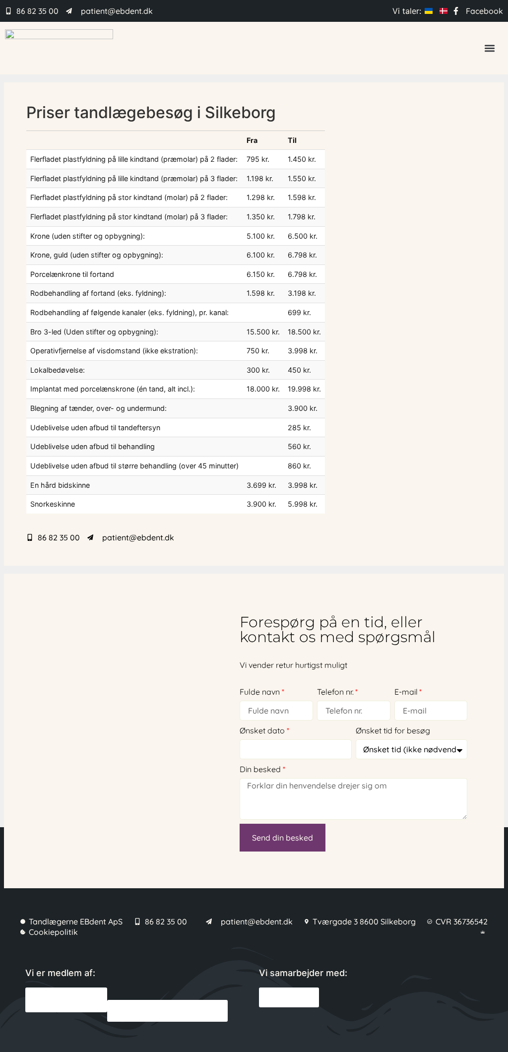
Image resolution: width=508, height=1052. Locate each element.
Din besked (260, 769)
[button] (490, 48)
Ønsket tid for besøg (393, 730)
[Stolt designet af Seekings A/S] (483, 931)
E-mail (406, 692)
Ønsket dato (262, 730)
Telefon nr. (335, 692)
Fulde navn (260, 692)
